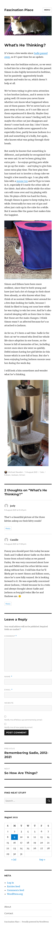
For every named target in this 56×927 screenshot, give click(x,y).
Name (8, 676)
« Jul (13, 859)
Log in (10, 882)
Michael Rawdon (15, 472)
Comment (10, 636)
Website (9, 703)
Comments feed (15, 890)
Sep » (42, 859)
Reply (7, 528)
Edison (7, 475)
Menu (47, 10)
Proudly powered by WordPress (35, 922)
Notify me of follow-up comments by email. (23, 720)
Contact (8, 913)
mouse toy (22, 181)
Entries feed (13, 886)
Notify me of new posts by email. (18, 727)
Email (8, 690)
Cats (42, 472)
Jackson (14, 475)
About (7, 907)
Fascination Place (18, 10)
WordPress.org (15, 894)
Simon (22, 475)
